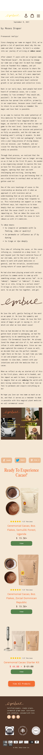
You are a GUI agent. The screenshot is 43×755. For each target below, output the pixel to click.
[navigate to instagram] (9, 717)
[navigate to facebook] (13, 717)
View (22, 543)
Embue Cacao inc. (24, 747)
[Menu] (38, 16)
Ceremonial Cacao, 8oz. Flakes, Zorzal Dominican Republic (21, 598)
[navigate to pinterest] (18, 717)
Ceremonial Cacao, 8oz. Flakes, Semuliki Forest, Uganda (21, 530)
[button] (16, 521)
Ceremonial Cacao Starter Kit (21, 662)
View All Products (21, 684)
